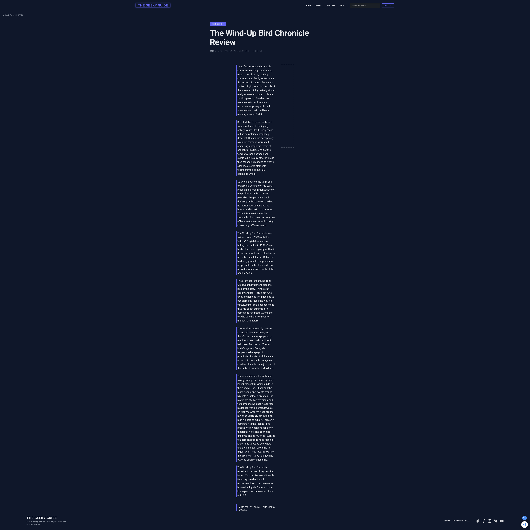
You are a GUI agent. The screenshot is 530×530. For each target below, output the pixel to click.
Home (308, 5)
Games (318, 5)
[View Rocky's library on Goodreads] (483, 520)
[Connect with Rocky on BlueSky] (495, 520)
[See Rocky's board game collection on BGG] (477, 520)
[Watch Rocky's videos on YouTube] (502, 520)
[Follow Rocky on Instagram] (489, 520)
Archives (330, 5)
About (343, 5)
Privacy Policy (33, 525)
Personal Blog (461, 521)
